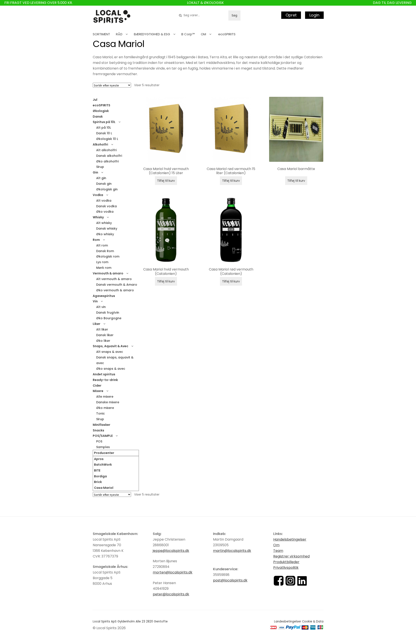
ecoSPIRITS (227, 34)
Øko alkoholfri (107, 161)
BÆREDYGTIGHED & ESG (152, 34)
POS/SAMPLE (103, 436)
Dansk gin (104, 183)
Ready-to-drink (105, 380)
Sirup (100, 167)
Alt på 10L (103, 127)
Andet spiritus (104, 374)
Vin (95, 301)
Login (314, 15)
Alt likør (102, 329)
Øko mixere (105, 408)
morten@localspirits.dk (172, 572)
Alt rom (102, 245)
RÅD (119, 34)
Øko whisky (105, 234)
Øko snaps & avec (110, 368)
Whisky (98, 217)
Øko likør (103, 341)
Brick (98, 482)
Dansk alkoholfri (109, 156)
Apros (99, 459)
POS (99, 441)
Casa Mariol (103, 488)
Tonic (100, 413)
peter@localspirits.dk (171, 594)
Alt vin (101, 307)
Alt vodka (103, 200)
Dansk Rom (105, 251)
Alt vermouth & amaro (114, 279)
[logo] (112, 16)
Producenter (104, 453)
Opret (291, 15)
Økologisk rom (107, 256)
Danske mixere (107, 402)
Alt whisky (104, 223)
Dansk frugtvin (107, 312)
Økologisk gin (107, 189)
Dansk (98, 116)
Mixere (98, 391)
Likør (96, 324)
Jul (95, 99)
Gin (95, 172)
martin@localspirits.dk (232, 550)
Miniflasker (101, 425)
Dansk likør (105, 335)
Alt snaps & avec (109, 352)
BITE (97, 470)
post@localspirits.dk (230, 580)
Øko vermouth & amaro (115, 290)
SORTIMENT (101, 34)
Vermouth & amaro (108, 273)
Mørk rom (103, 268)
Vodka (98, 195)
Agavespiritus (104, 296)
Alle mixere (104, 396)
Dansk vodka (106, 206)
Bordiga (100, 476)
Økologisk (101, 111)
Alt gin (101, 178)
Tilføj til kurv (166, 180)
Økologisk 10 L (107, 139)
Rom (96, 240)
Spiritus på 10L (104, 122)
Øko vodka (105, 211)
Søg (234, 15)
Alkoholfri (100, 144)
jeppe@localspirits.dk (171, 550)
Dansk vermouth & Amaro (116, 284)
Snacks (98, 430)
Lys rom (102, 262)
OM (203, 34)
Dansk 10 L (104, 133)
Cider (97, 385)
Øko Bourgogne (108, 318)
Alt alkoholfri (106, 150)
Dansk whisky (106, 228)
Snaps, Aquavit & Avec (110, 346)
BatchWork (103, 464)
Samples (103, 447)
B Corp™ (188, 34)
